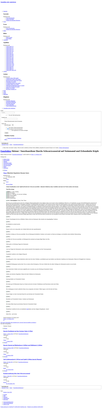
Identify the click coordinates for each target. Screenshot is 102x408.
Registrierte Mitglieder (11, 102)
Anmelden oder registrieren (8, 2)
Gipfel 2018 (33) (9, 56)
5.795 (7, 179)
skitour (4, 166)
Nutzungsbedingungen (8, 402)
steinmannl (5, 168)
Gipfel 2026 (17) (9, 46)
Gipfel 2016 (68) (9, 59)
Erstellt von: (4, 117)
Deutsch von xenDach (35, 406)
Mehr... (6, 139)
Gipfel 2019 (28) (9, 55)
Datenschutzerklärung (8, 403)
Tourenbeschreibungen (17, 154)
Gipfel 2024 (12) (9, 49)
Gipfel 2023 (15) (9, 50)
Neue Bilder (8, 38)
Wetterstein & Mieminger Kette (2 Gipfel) (15, 85)
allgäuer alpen (6, 159)
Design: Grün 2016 (7, 392)
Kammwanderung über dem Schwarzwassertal (16, 373)
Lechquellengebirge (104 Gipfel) (13, 83)
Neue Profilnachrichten (11, 105)
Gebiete (5, 71)
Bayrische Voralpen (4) (11, 89)
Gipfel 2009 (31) (9, 67)
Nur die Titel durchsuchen (14, 115)
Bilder (4, 30)
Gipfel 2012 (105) (10, 64)
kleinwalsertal (6, 160)
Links (4, 91)
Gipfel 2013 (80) (9, 62)
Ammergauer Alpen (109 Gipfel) (13, 79)
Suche (4, 93)
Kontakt (5, 394)
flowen (4, 382)
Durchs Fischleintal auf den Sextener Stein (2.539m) (18, 331)
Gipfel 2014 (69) (9, 61)
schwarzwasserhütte (7, 164)
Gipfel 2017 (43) (9, 57)
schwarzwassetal (7, 165)
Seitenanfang (6, 398)
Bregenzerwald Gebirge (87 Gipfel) (14, 80)
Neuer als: (4, 123)
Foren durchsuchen (10, 18)
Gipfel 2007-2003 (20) (11, 70)
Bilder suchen (9, 37)
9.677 (7, 181)
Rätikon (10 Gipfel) (10, 88)
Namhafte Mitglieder (10, 100)
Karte (4, 90)
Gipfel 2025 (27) (9, 47)
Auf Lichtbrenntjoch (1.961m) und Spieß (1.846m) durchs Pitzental (22, 359)
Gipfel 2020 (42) (9, 54)
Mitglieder (5, 94)
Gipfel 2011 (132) (10, 65)
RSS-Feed (5, 399)
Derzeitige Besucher (10, 103)
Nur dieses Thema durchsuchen (16, 127)
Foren (4, 21)
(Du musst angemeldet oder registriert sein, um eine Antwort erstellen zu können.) (18, 322)
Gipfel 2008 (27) (9, 69)
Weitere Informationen (64, 147)
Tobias (4, 362)
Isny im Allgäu (9, 184)
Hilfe (4, 395)
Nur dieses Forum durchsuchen (16, 129)
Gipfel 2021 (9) (9, 52)
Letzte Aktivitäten (10, 19)
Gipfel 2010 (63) (9, 66)
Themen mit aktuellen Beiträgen (13, 20)
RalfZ (4, 368)
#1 (3, 320)
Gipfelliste (5, 39)
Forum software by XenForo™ (13, 406)
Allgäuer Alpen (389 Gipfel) (12, 78)
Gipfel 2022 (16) (9, 51)
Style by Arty (6, 404)
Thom (32, 154)
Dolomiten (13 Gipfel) (11, 81)
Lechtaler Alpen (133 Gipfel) (12, 84)
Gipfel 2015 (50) (9, 60)
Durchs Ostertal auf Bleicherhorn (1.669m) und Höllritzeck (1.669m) (22, 345)
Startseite (5, 11)
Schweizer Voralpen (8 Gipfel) (12, 86)
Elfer (27, 309)
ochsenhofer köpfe (7, 163)
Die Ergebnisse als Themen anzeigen (19, 130)
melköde (5, 161)
